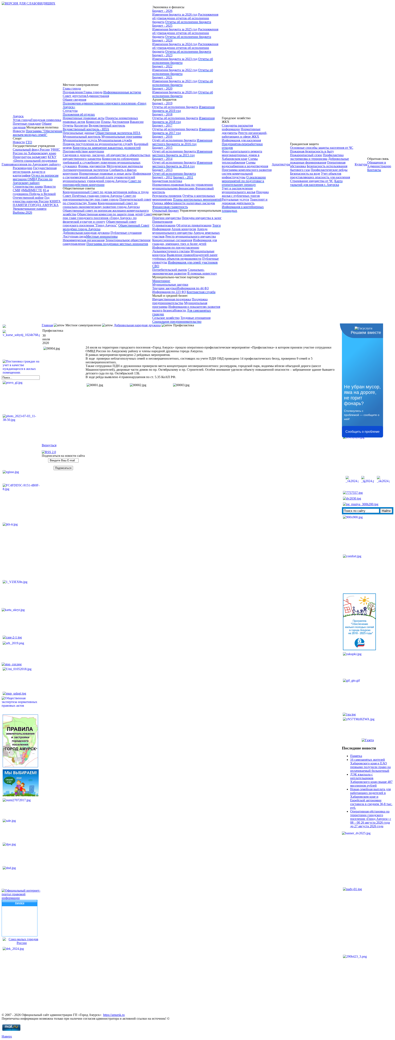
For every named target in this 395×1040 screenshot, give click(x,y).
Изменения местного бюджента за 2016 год (182, 142)
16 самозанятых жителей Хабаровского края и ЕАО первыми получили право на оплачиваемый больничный (370, 765)
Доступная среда (74, 236)
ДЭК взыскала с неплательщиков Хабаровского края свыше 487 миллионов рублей (371, 780)
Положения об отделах (79, 114)
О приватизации (163, 225)
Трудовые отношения (195, 318)
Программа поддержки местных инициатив (117, 244)
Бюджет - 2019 (162, 103)
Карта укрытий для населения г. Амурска (316, 182)
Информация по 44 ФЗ (193, 288)
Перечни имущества (166, 218)
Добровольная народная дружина (86, 232)
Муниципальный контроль (82, 136)
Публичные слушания (126, 232)
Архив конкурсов (183, 229)
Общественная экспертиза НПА (118, 133)
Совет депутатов (74, 96)
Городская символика (46, 120)
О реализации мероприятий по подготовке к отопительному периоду (244, 180)
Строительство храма (28, 186)
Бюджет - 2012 (162, 177)
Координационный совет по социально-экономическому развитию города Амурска (101, 205)
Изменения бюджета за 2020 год (174, 92)
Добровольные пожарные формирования (319, 160)
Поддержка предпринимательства (180, 301)
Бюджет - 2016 (162, 136)
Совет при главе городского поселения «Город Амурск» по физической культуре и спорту (107, 217)
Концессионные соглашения (172, 240)
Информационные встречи (122, 92)
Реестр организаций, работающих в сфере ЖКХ (244, 134)
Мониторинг (161, 281)
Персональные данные (79, 133)
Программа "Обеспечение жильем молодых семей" (37, 132)
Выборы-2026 (22, 212)
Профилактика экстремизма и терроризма (317, 156)
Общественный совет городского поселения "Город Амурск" (99, 223)
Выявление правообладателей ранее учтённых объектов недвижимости (184, 256)
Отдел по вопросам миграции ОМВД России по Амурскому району (35, 179)
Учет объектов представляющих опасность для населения (320, 175)
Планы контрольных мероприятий (197, 199)
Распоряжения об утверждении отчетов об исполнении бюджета (185, 18)
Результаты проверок (167, 195)
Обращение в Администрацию (379, 164)
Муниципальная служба (115, 140)
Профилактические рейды (329, 170)
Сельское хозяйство (166, 318)
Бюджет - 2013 (162, 170)
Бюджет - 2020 (162, 88)
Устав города (22, 120)
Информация (161, 229)
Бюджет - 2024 (162, 40)
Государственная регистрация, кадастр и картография (35, 171)
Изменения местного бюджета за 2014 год (182, 164)
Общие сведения (74, 99)
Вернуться (49, 445)
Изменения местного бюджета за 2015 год (182, 153)
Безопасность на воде (305, 173)
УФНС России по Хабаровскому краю (36, 151)
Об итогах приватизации (193, 225)
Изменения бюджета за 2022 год (174, 70)
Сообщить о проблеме (362, 431)
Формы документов (92, 166)
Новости (19, 131)
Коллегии (81, 125)
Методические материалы (125, 166)
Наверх (7, 1036)
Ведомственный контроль (107, 125)
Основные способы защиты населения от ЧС (321, 147)
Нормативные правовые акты (84, 118)
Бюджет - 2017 (162, 125)
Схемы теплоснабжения (240, 160)
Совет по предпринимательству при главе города (99, 197)
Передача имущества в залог (202, 218)
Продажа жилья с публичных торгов (245, 193)
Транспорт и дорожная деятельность (244, 201)
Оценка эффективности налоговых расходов (183, 203)
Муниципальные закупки (170, 284)
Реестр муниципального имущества (190, 236)
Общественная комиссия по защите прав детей (110, 214)
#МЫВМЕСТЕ (31, 190)
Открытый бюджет (165, 210)
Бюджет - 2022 (162, 66)
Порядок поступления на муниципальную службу (98, 144)
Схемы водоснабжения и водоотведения (245, 164)
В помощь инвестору (202, 273)
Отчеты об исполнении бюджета (188, 22)
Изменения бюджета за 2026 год (174, 14)
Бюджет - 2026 (162, 11)
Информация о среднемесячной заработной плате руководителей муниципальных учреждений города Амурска (107, 177)
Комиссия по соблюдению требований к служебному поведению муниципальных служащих (102, 162)
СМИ (16, 190)
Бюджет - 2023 (162, 55)
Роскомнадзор (22, 168)
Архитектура (281, 164)
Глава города (72, 88)
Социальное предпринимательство (176, 321)
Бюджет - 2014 (162, 158)
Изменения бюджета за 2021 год (174, 81)
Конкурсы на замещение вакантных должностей (107, 147)
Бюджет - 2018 (162, 114)
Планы (106, 122)
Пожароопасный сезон (306, 155)
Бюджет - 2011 (183, 177)
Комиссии (93, 122)
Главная (7, 164)
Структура (70, 110)
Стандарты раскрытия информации (237, 127)
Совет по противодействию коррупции (102, 182)
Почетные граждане (27, 123)
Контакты (374, 170)
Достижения (120, 122)
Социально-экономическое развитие (178, 271)
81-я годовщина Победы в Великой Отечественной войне (34, 193)
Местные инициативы (102, 236)
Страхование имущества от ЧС (311, 181)
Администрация (97, 96)
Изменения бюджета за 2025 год (174, 29)
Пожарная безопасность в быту (312, 151)
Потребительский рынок (169, 269)
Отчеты (68, 125)
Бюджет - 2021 (162, 77)
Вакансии (137, 122)
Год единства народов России (31, 199)
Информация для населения (241, 140)
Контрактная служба (201, 292)
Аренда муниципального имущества (179, 230)
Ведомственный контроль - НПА (86, 129)
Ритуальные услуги (235, 199)
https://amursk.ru (114, 1015)
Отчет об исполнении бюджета (174, 151)
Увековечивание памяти (29, 208)
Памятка (356, 756)
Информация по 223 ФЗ (169, 292)
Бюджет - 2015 (162, 147)
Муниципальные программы (121, 136)
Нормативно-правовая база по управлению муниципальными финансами (182, 186)
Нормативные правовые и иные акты (105, 173)
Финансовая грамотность (170, 207)
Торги (216, 225)
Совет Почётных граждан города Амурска (92, 195)
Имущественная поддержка (171, 299)
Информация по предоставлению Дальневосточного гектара (175, 249)
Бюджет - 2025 (162, 25)
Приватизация (162, 221)
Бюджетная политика (167, 181)
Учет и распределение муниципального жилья (238, 190)
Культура (361, 164)
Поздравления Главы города (82, 92)
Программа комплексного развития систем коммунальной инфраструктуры (247, 173)
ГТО (29, 142)
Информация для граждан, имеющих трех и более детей (184, 242)
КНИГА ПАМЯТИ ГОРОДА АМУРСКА (37, 203)
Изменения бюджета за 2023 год (174, 59)
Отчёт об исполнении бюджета (174, 140)
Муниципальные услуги (80, 140)
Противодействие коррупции (83, 151)
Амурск (18, 116)
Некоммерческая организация (84, 240)
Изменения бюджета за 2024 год (174, 44)
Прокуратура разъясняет (30, 157)
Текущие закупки (164, 288)
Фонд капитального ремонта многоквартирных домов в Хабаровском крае (242, 155)
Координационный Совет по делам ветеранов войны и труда (106, 192)
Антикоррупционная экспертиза (85, 170)
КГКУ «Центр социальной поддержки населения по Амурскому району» (37, 160)
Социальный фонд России (31, 149)
